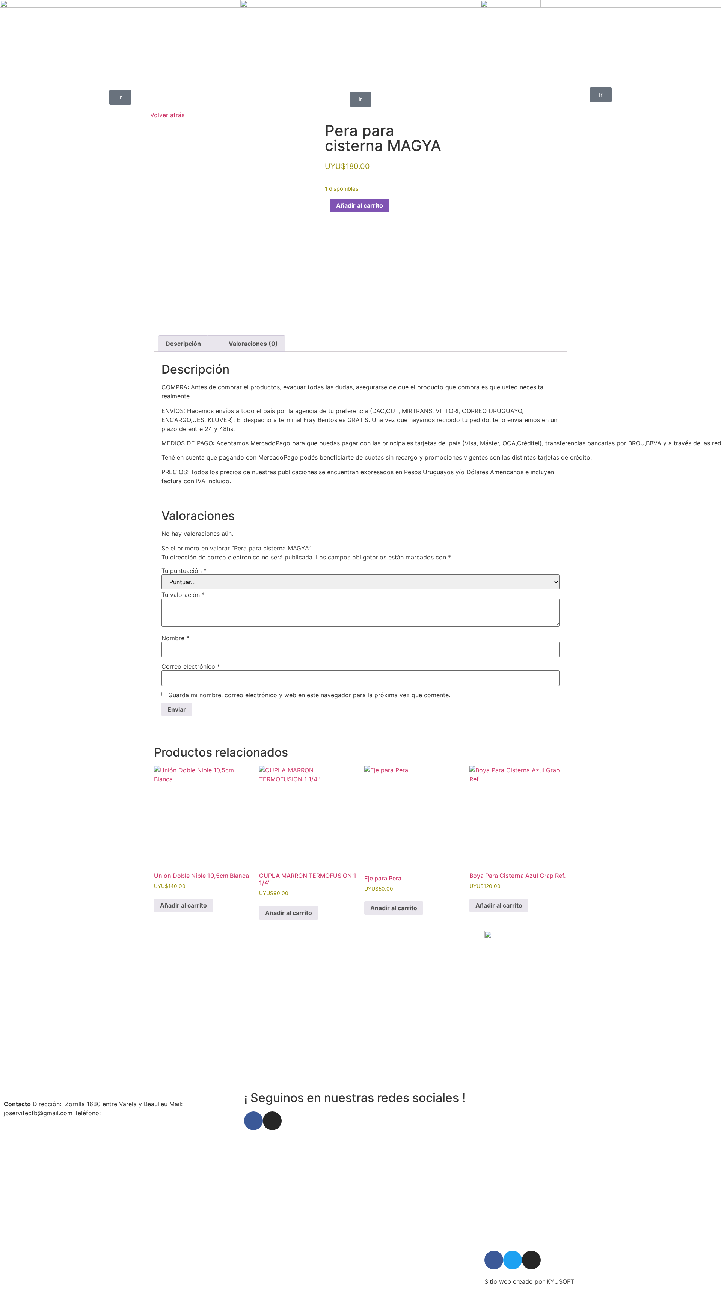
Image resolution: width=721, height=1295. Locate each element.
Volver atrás (167, 115)
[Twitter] (512, 1260)
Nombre (175, 638)
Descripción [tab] (183, 343)
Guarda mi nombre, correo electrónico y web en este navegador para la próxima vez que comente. (309, 695)
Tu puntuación (184, 571)
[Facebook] (253, 1120)
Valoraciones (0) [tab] (253, 343)
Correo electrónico (190, 666)
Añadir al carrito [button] (183, 905)
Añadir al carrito (359, 205)
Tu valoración (183, 595)
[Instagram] (272, 1120)
